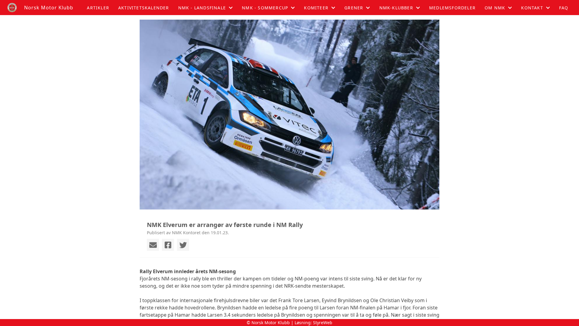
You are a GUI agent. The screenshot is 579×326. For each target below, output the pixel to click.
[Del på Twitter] (183, 245)
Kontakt (532, 8)
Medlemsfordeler (452, 8)
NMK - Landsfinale (202, 8)
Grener (353, 8)
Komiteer (316, 8)
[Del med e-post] (153, 245)
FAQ (563, 8)
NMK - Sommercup (265, 8)
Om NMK (495, 8)
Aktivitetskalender (143, 8)
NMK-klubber (396, 8)
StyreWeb (322, 322)
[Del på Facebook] (168, 245)
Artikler (98, 8)
